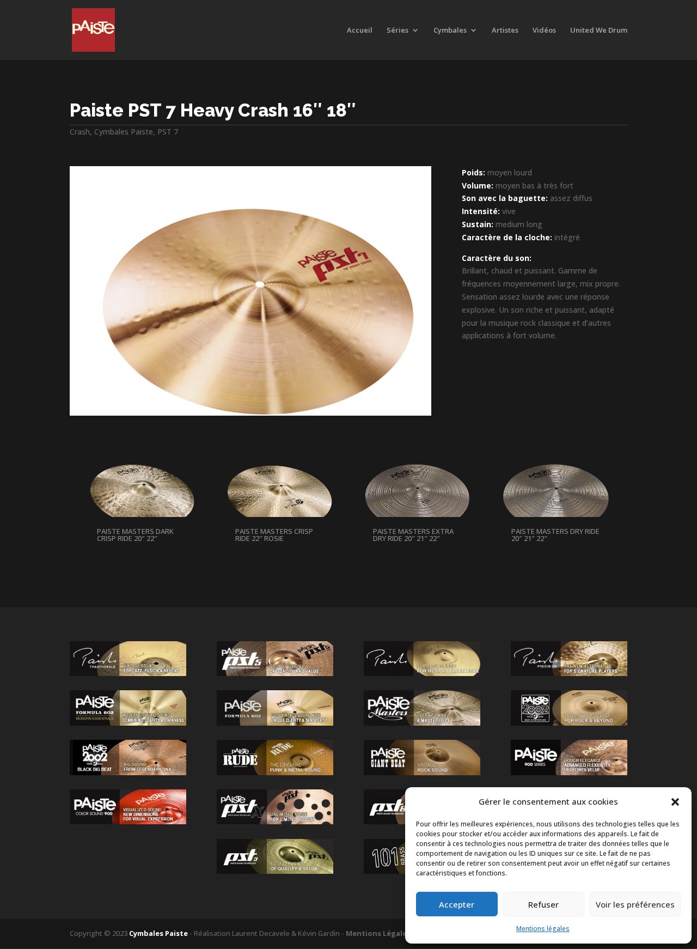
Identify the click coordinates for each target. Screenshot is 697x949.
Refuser (543, 904)
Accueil (359, 30)
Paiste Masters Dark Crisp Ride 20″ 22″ (135, 534)
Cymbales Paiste (123, 131)
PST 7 (167, 131)
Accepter (456, 904)
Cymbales (450, 30)
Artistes (505, 30)
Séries (397, 30)
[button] (675, 801)
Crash (80, 131)
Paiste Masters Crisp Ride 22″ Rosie (274, 534)
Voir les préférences (635, 904)
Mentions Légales (378, 933)
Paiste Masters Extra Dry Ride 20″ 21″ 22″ (413, 534)
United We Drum (598, 30)
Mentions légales (543, 928)
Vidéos (544, 30)
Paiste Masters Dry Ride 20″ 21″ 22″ (555, 534)
